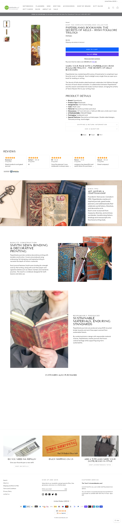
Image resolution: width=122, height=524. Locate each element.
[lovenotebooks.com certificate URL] (61, 171)
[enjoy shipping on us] (61, 446)
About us (47, 9)
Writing (57, 6)
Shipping (68, 42)
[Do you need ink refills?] (22, 446)
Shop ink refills (22, 466)
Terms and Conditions (9, 488)
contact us (6, 494)
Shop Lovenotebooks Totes (100, 464)
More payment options (92, 59)
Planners (40, 6)
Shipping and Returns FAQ (11, 486)
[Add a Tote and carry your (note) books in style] (100, 446)
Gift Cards (28, 9)
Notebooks (28, 6)
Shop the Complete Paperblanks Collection (87, 25)
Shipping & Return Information (92, 124)
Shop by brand (84, 6)
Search (5, 480)
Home (67, 22)
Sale (56, 9)
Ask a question (92, 129)
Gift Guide (98, 6)
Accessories (69, 6)
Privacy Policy (7, 491)
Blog (38, 9)
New (49, 6)
